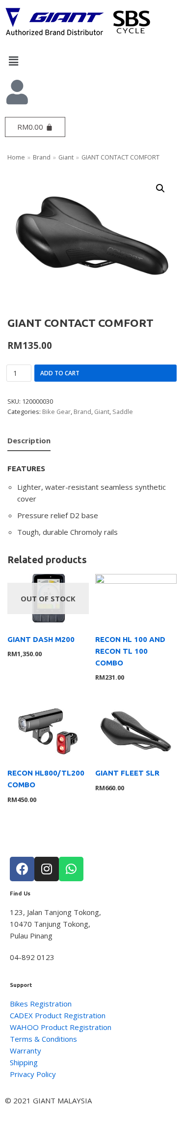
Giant (66, 157)
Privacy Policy (33, 1074)
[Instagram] (46, 869)
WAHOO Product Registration (60, 1027)
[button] (92, 60)
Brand (42, 157)
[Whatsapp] (71, 869)
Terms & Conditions (43, 1039)
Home (16, 157)
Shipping (24, 1062)
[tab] (29, 441)
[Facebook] (22, 869)
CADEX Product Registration (57, 1015)
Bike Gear (56, 411)
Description (29, 440)
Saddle (122, 411)
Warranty (25, 1050)
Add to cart (59, 373)
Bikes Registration (41, 1003)
